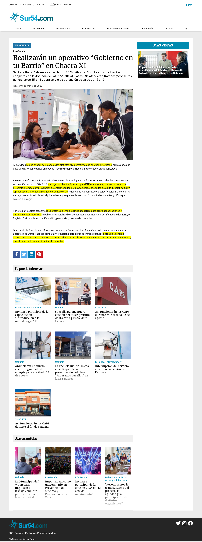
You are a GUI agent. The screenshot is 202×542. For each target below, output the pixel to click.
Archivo (52, 533)
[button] (140, 64)
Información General (118, 28)
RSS (11, 533)
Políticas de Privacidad (36, 533)
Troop (32, 539)
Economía (147, 28)
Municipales (88, 28)
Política (169, 28)
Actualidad (39, 28)
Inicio (18, 28)
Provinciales (63, 28)
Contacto (19, 533)
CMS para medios (17, 539)
